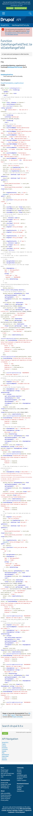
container (9, 394)
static (8, 102)
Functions (4, 747)
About (3, 791)
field (15, 93)
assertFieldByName (11, 127)
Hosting (19, 773)
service (7, 289)
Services (4, 758)
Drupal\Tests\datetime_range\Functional (12, 83)
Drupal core (20, 786)
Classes (4, 746)
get (6, 109)
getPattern (4, 176)
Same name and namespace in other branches (16, 54)
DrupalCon (20, 778)
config (3, 108)
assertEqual (10, 219)
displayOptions (10, 268)
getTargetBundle (9, 297)
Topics (4, 744)
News (2, 767)
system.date (9, 108)
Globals (4, 751)
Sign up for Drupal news (7, 773)
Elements (4, 759)
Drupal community (17, 716)
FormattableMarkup (12, 340)
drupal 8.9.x (5, 25)
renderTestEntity (16, 334)
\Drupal (3, 289)
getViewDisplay (18, 293)
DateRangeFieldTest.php (20, 25)
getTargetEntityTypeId (10, 295)
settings (7, 273)
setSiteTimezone (11, 104)
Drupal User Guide (6, 784)
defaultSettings (14, 279)
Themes (19, 789)
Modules (19, 787)
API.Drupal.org (5, 787)
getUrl (3, 196)
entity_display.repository (17, 289)
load (18, 174)
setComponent (8, 298)
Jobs (2, 777)
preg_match (5, 194)
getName (6, 91)
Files (3, 753)
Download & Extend (23, 783)
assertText (9, 199)
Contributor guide (22, 775)
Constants (5, 749)
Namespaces (5, 754)
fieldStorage (16, 89)
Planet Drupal (4, 770)
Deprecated (5, 756)
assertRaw (9, 207)
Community (20, 767)
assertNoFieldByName (12, 140)
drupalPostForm (10, 192)
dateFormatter (19, 302)
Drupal (20, 810)
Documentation (5, 780)
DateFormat (13, 174)
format (3, 185)
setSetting (7, 116)
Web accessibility (5, 793)
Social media (4, 771)
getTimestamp (19, 304)
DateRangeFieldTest (7, 74)
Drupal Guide (4, 782)
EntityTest (11, 217)
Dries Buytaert (20, 812)
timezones (14, 102)
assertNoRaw (10, 208)
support (13, 715)
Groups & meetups (22, 777)
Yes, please (10, 8)
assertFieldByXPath (11, 135)
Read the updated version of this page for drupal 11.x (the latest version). (17, 32)
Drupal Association (6, 795)
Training (19, 771)
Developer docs (5, 786)
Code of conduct (21, 780)
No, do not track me (20, 8)
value (10, 221)
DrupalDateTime (16, 167)
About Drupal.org (5, 796)
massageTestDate (11, 261)
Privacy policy (4, 800)
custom (26, 309)
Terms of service (5, 798)
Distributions (20, 791)
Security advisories (6, 775)
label (5, 95)
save (6, 122)
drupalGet (9, 125)
